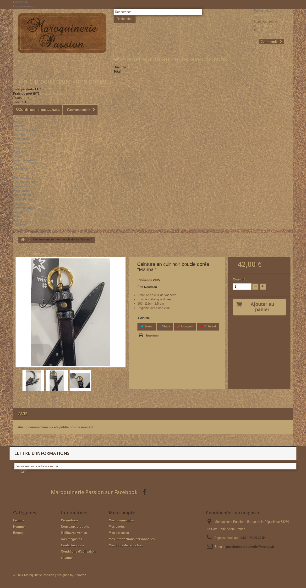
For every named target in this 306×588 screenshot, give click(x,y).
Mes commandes (121, 520)
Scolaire (18, 225)
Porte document (24, 160)
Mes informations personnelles (132, 539)
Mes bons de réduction (126, 545)
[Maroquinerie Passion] (62, 33)
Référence (144, 280)
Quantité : (240, 279)
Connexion (20, 2)
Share (165, 326)
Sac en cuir (21, 177)
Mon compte (122, 512)
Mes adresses (119, 533)
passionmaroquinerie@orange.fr (250, 546)
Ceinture (19, 134)
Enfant (17, 221)
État (140, 287)
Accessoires (21, 169)
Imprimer (153, 335)
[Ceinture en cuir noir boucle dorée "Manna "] (57, 380)
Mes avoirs (117, 526)
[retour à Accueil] (22, 240)
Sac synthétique (24, 130)
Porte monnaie (23, 147)
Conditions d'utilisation (78, 551)
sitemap (67, 557)
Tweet (148, 326)
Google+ (186, 326)
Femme (18, 121)
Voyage (18, 156)
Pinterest (209, 326)
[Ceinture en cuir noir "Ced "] (33, 380)
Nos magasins (71, 539)
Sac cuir (19, 126)
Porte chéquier (23, 143)
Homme (18, 173)
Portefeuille (21, 139)
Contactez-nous (24, 6)
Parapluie (19, 152)
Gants (17, 164)
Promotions (69, 520)
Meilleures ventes (74, 533)
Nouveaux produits (75, 526)
